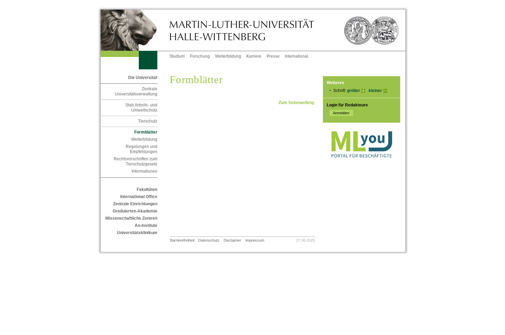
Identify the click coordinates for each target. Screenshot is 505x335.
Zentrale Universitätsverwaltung (136, 91)
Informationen (144, 171)
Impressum (254, 240)
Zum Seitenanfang (296, 102)
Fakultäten (147, 189)
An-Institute (146, 225)
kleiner (375, 90)
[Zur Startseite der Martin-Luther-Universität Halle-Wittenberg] (135, 30)
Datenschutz (209, 240)
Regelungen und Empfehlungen (141, 149)
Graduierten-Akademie (135, 211)
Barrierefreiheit (182, 240)
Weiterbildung (228, 56)
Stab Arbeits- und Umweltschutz (141, 108)
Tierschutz (147, 121)
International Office (138, 196)
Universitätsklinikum (137, 232)
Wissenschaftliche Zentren (131, 218)
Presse (273, 56)
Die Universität (142, 77)
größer (353, 90)
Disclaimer (232, 240)
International (296, 56)
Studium (177, 56)
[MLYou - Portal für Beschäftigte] (361, 164)
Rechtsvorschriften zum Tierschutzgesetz (135, 161)
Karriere (253, 56)
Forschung (200, 56)
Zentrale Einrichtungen (135, 203)
